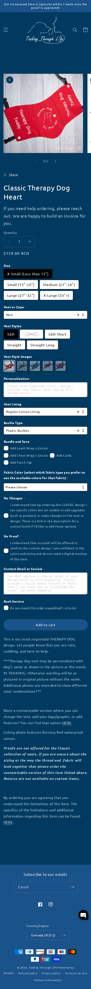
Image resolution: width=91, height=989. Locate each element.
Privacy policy (51, 973)
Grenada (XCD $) (43, 935)
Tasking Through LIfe (43, 967)
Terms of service (76, 973)
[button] (6, 30)
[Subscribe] (72, 886)
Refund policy (27, 973)
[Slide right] (55, 161)
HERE (67, 722)
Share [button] (13, 175)
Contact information (48, 980)
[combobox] (45, 315)
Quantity (10, 232)
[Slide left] (35, 161)
